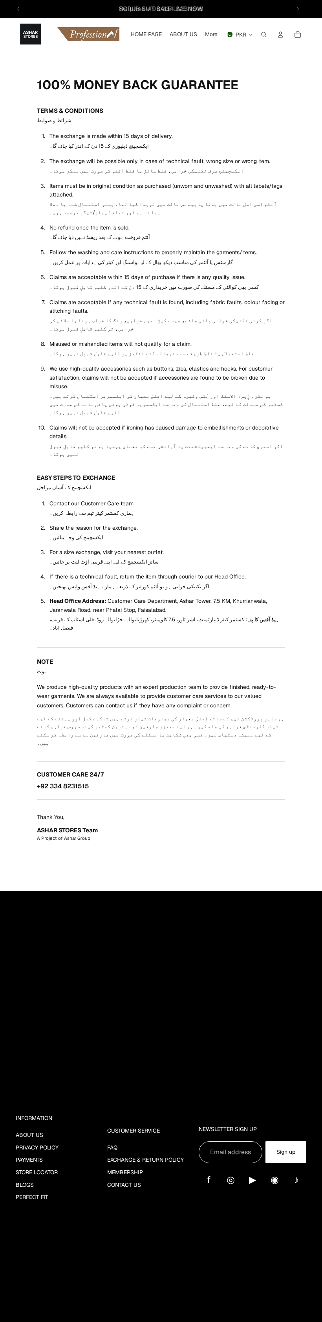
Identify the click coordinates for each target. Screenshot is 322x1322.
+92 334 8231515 (63, 786)
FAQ (112, 1147)
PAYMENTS (29, 1159)
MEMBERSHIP (125, 1172)
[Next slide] (297, 9)
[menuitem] (211, 34)
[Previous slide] (18, 9)
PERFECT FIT (32, 1197)
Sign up (285, 1151)
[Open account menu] (280, 34)
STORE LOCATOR (37, 1172)
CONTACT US (124, 1184)
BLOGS (25, 1184)
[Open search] (264, 34)
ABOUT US (29, 1134)
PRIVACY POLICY (37, 1147)
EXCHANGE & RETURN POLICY (145, 1159)
